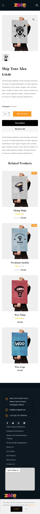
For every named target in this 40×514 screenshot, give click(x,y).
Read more (31, 505)
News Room (11, 460)
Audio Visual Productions (15, 427)
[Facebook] (7, 423)
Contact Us (10, 464)
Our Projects (11, 455)
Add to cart (22, 114)
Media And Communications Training (16, 437)
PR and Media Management (16, 443)
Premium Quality (20, 263)
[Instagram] (19, 423)
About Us (10, 447)
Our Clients (10, 451)
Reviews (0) (20, 129)
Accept (16, 509)
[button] (37, 5)
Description (20, 123)
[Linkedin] (24, 423)
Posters (14, 106)
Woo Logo (20, 367)
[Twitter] (13, 423)
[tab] (20, 123)
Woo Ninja (20, 315)
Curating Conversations (14, 431)
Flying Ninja (20, 211)
